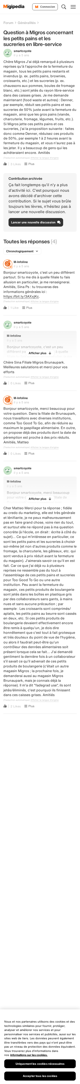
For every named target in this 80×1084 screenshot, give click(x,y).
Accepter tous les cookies (40, 1076)
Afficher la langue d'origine (45, 158)
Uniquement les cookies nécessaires (40, 1064)
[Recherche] (63, 6)
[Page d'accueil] (14, 7)
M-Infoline (21, 262)
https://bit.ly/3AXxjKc (21, 296)
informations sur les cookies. (29, 1055)
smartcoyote (22, 51)
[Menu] (73, 7)
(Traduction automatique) (16, 158)
